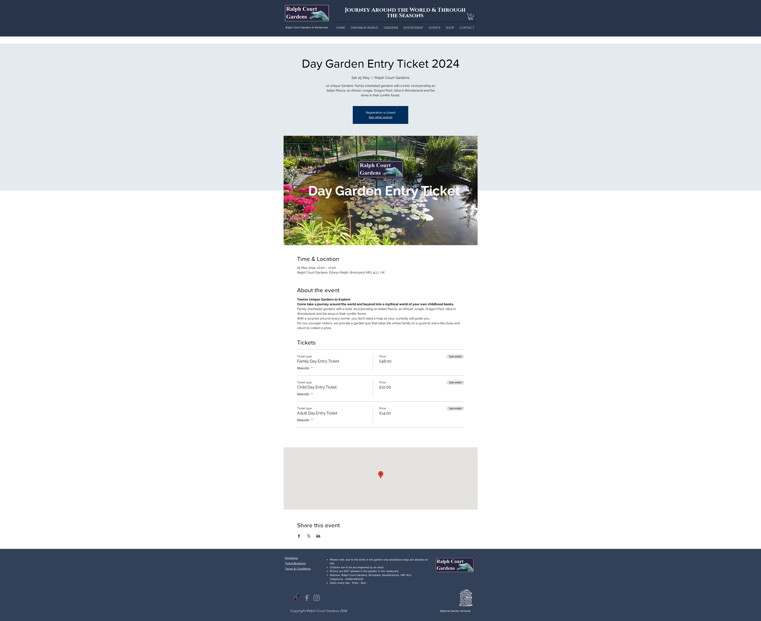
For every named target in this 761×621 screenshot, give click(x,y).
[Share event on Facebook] (299, 536)
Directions (291, 558)
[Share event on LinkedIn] (318, 536)
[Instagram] (316, 598)
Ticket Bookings (295, 563)
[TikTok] (297, 598)
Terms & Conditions (298, 568)
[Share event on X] (309, 536)
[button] (471, 16)
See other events (380, 117)
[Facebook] (307, 598)
